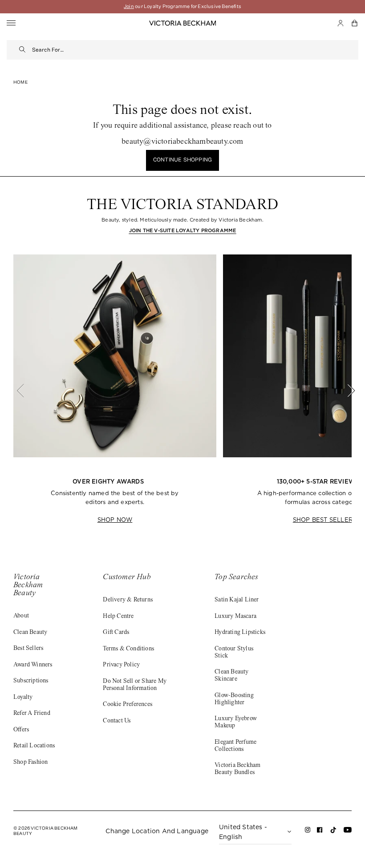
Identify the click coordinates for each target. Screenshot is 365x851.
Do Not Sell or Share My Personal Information (134, 685)
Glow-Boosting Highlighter (234, 699)
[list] (182, 390)
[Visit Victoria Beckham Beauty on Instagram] (308, 832)
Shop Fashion (30, 762)
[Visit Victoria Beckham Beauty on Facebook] (320, 832)
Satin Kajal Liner (237, 600)
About (21, 616)
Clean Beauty (30, 632)
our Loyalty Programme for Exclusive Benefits (182, 6)
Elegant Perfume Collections (235, 746)
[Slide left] (25, 390)
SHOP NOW (115, 519)
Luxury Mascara (235, 616)
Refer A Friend (31, 713)
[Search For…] (22, 50)
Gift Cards (116, 632)
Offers (21, 730)
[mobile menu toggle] (11, 23)
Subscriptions (31, 681)
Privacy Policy (121, 665)
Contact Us (116, 721)
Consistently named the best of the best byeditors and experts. (114, 498)
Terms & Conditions (128, 649)
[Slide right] (346, 390)
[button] (354, 23)
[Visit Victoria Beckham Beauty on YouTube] (348, 832)
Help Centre (118, 616)
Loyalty (22, 697)
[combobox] (195, 49)
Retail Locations (34, 746)
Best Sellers (28, 648)
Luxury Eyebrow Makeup (236, 722)
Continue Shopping (182, 160)
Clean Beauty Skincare (231, 675)
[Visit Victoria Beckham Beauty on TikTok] (333, 832)
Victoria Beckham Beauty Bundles (237, 769)
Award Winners (33, 665)
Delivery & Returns (128, 600)
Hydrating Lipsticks (240, 632)
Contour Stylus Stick (234, 652)
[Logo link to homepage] (182, 23)
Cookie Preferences (127, 705)
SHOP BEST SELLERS (324, 519)
